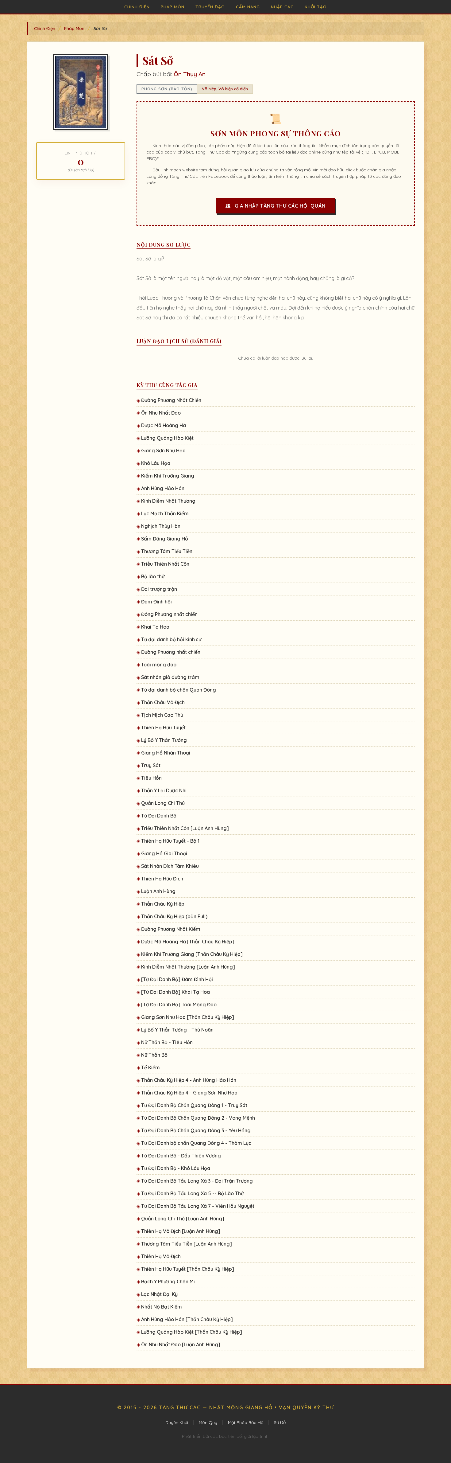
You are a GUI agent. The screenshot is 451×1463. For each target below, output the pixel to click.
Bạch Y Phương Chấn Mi (168, 1281)
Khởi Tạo (316, 6)
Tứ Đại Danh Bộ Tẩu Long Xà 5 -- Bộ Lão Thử (192, 1193)
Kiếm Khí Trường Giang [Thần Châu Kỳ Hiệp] (192, 954)
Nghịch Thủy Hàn (160, 526)
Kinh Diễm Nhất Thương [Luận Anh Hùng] (188, 967)
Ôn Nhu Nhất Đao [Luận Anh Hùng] (180, 1344)
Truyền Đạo (210, 6)
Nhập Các (282, 6)
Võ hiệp (209, 88)
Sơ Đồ (280, 1422)
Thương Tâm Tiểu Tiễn (166, 551)
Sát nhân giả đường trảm (170, 677)
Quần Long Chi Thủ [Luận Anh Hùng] (182, 1218)
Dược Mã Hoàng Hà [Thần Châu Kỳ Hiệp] (187, 941)
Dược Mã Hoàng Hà (163, 425)
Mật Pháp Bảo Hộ (245, 1422)
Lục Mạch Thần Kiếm (165, 513)
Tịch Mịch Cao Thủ (162, 715)
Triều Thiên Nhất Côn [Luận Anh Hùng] (185, 828)
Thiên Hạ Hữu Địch (162, 879)
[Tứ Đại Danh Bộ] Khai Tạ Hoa (175, 992)
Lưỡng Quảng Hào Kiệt (167, 438)
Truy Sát (150, 765)
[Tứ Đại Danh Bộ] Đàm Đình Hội (177, 979)
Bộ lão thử (152, 576)
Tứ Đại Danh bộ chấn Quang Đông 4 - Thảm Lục (196, 1143)
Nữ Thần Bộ (154, 1055)
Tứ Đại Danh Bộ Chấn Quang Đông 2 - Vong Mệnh (198, 1118)
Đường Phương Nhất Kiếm (170, 929)
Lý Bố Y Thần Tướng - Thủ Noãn (177, 1030)
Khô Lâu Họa (155, 463)
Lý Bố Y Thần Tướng (164, 740)
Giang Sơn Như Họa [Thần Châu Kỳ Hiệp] (187, 1017)
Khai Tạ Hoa (155, 627)
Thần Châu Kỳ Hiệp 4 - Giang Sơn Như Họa (189, 1093)
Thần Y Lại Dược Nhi (164, 790)
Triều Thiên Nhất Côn (165, 564)
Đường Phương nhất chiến (170, 652)
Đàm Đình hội (156, 602)
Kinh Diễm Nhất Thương (168, 501)
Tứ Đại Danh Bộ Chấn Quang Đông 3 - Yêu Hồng (196, 1130)
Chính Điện (137, 6)
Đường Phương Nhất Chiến (171, 400)
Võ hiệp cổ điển (233, 88)
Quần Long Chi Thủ (163, 803)
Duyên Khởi (176, 1422)
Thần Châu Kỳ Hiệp (162, 904)
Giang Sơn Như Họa (163, 450)
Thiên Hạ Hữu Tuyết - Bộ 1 (170, 841)
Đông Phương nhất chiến (169, 614)
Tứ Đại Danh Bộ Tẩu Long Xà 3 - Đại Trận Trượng (197, 1181)
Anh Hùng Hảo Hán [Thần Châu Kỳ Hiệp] (187, 1319)
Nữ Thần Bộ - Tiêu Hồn (167, 1042)
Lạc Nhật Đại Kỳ (159, 1294)
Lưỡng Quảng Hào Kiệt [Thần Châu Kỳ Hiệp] (191, 1332)
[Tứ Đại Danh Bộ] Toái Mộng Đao (179, 1004)
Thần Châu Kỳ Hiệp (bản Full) (174, 916)
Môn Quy (208, 1422)
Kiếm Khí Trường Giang (167, 476)
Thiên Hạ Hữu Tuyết (163, 727)
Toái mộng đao (158, 664)
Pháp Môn (172, 6)
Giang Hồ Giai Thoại (164, 853)
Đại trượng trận (159, 589)
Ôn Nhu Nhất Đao (161, 413)
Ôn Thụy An (190, 74)
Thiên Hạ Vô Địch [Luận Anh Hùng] (180, 1231)
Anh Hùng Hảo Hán (162, 488)
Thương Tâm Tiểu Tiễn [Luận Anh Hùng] (186, 1244)
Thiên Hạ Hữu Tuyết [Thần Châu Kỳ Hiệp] (187, 1269)
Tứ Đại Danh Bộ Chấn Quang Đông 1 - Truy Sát (194, 1105)
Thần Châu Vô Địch (163, 702)
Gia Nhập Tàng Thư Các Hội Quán (279, 206)
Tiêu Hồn (151, 778)
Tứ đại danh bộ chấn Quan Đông (178, 690)
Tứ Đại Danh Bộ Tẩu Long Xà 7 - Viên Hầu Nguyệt (197, 1206)
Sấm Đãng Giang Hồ (164, 539)
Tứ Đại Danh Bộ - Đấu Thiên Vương (181, 1156)
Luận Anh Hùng (158, 891)
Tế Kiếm (150, 1067)
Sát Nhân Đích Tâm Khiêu (170, 866)
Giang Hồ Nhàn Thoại (165, 753)
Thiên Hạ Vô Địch (161, 1256)
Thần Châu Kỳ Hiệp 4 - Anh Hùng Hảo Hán (188, 1080)
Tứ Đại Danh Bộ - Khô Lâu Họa (175, 1168)
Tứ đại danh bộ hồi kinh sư (171, 639)
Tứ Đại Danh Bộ (158, 816)
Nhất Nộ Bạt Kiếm (161, 1307)
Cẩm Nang (248, 6)
